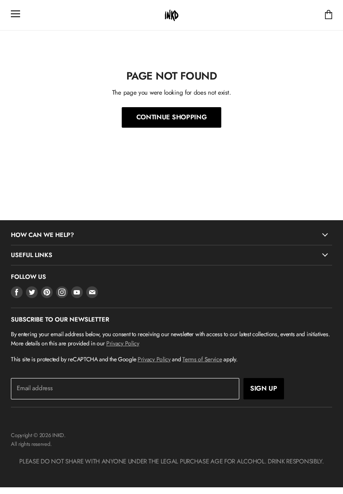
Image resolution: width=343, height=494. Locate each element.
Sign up (263, 388)
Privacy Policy (122, 343)
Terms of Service (202, 359)
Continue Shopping (171, 117)
